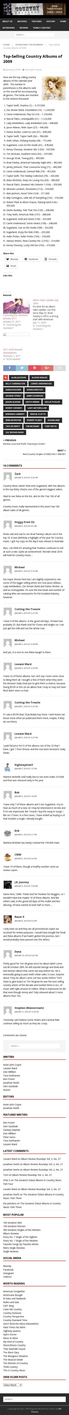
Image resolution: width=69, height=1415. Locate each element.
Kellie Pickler (52, 402)
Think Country (10, 1366)
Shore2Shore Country (14, 1345)
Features (37, 21)
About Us (7, 21)
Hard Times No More (14, 1327)
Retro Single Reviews (14, 1247)
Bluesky (7, 1265)
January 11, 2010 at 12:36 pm (27, 1012)
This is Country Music (14, 1370)
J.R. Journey (22, 882)
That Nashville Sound (14, 1348)
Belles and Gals (11, 1302)
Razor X (19, 917)
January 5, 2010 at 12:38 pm (26, 644)
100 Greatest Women (14, 1226)
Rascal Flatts (37, 414)
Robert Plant (34, 420)
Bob (17, 792)
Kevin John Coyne (33, 69)
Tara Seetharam (11, 1075)
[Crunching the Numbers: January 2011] (16, 306)
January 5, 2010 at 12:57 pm (26, 737)
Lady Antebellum (37, 408)
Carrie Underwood (41, 383)
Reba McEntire (13, 420)
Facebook (8, 1269)
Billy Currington (15, 383)
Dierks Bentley (35, 389)
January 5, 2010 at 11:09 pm (26, 886)
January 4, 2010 (13, 69)
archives (22, 21)
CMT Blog (8, 1305)
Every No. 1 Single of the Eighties (20, 1236)
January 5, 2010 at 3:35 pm (26, 858)
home (63, 21)
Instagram (8, 1273)
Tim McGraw (32, 426)
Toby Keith (50, 426)
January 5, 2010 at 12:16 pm (26, 571)
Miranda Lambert (15, 414)
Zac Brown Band (15, 432)
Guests (6, 1089)
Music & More (10, 1338)
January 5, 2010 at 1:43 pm (26, 796)
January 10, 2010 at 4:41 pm (26, 955)
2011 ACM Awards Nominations (12, 351)
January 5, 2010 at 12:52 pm (26, 706)
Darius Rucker (13, 389)
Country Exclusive (12, 1312)
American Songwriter (14, 1291)
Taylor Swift (13, 426)
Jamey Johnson (35, 395)
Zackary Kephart (11, 1129)
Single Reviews (10, 1251)
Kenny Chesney (14, 408)
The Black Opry (11, 1352)
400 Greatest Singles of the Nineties (22, 1229)
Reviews (24, 27)
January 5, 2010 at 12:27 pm (26, 613)
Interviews (9, 27)
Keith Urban (32, 402)
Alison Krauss (39, 377)
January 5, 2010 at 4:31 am (26, 526)
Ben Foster (9, 1079)
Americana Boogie (12, 1295)
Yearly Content (42, 27)
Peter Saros (9, 1137)
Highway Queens (12, 1330)
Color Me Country (12, 1309)
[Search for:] (34, 34)
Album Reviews (11, 1233)
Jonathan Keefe (11, 1082)
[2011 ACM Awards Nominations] (16, 340)
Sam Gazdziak (10, 1086)
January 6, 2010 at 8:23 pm (26, 921)
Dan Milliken (9, 1071)
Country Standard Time (15, 1320)
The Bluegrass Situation (15, 1356)
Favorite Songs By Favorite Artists (21, 1244)
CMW (18, 854)
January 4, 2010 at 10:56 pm (26, 478)
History (51, 21)
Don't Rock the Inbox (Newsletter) (21, 1323)
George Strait (13, 395)
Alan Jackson (18, 377)
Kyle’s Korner (10, 1334)
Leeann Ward (23, 664)
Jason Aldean (13, 402)
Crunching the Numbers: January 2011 (15, 317)
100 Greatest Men (12, 1222)
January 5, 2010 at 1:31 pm (26, 769)
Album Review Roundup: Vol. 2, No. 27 (40, 1158)
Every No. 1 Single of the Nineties (20, 1240)
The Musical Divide (13, 1359)
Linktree (7, 1276)
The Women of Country (15, 1363)
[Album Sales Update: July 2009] (48, 315)
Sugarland (54, 420)
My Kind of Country (13, 1341)
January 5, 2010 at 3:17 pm (26, 834)
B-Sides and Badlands (14, 1298)
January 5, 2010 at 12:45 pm (26, 668)
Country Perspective (13, 1316)
